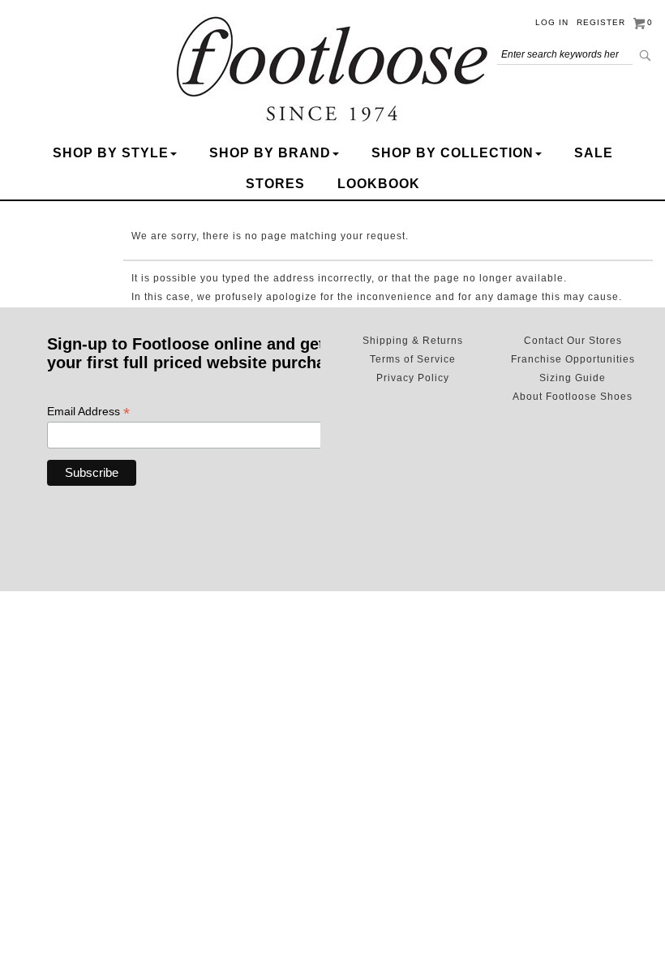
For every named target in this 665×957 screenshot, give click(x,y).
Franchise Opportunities (573, 359)
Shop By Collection (452, 153)
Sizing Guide (572, 378)
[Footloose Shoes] (332, 66)
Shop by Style (111, 153)
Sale (593, 153)
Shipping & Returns (413, 340)
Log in (551, 22)
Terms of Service (413, 359)
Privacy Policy (412, 378)
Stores (275, 184)
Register (601, 22)
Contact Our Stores (573, 340)
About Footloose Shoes (573, 396)
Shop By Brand (270, 153)
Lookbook (378, 184)
